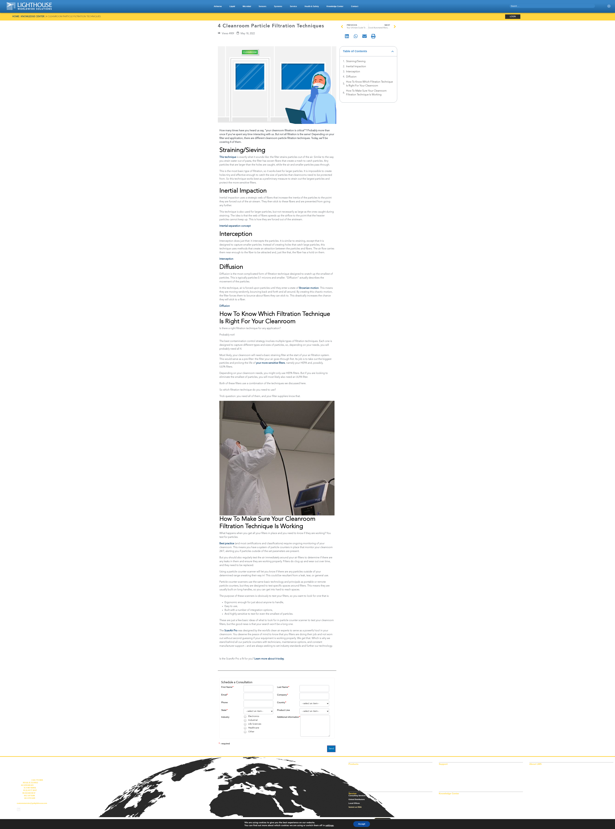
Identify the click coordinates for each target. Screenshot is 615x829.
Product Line (283, 710)
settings (329, 825)
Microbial (352, 774)
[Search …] (552, 6)
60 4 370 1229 (29, 798)
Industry (225, 717)
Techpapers (444, 807)
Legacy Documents (447, 770)
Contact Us (534, 778)
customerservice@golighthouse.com (32, 803)
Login (513, 17)
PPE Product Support (448, 778)
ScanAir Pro (231, 630)
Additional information (288, 717)
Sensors (351, 778)
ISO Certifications (446, 766)
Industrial (253, 720)
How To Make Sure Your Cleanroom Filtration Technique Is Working (366, 93)
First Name (226, 687)
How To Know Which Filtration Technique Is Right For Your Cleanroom (369, 84)
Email (224, 695)
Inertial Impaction (356, 66)
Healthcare (253, 728)
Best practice (226, 543)
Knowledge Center (32, 17)
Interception (226, 259)
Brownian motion (309, 288)
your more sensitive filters (270, 363)
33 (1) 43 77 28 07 (30, 790)
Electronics (253, 716)
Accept (361, 823)
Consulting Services (356, 796)
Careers (532, 774)
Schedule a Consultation (236, 682)
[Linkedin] (18, 809)
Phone (224, 702)
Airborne (352, 766)
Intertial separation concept (235, 226)
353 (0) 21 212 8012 (30, 783)
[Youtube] (27, 809)
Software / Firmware (447, 781)
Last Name (282, 687)
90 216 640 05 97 (28, 793)
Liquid (351, 770)
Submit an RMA (355, 807)
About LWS (534, 766)
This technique (227, 157)
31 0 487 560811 (30, 788)
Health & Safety (354, 785)
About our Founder (537, 770)
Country (281, 702)
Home (15, 17)
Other (251, 732)
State (223, 710)
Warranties (443, 785)
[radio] (245, 716)
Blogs (441, 799)
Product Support (446, 774)
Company (282, 695)
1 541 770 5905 (37, 780)
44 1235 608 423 (27, 785)
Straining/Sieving (355, 61)
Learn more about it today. (269, 659)
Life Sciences (254, 724)
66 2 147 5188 (29, 796)
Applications (444, 796)
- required (225, 743)
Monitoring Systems (356, 781)
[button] (218, 6)
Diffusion (224, 306)
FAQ (441, 803)
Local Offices (354, 803)
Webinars (443, 811)
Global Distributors (356, 799)
